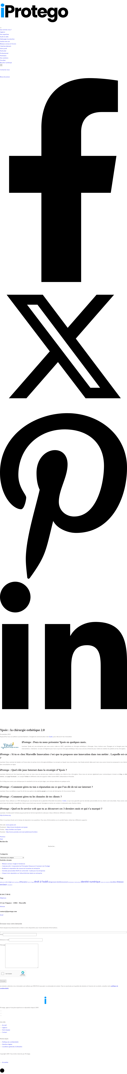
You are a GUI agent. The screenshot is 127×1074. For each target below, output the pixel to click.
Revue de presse (5, 77)
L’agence (2, 32)
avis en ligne (8, 882)
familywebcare (77, 882)
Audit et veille (4, 36)
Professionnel (4, 53)
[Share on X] (63, 409)
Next (1, 839)
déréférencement (62, 882)
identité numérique (90, 882)
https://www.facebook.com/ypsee (17, 827)
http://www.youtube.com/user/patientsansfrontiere (21, 832)
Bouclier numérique (6, 62)
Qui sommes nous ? (6, 29)
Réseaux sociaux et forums (8, 44)
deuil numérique (15, 882)
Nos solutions (4, 58)
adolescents (2, 882)
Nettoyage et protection (7, 39)
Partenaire (3, 55)
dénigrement (52, 882)
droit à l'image (31, 882)
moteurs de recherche (105, 882)
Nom (1, 934)
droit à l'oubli (41, 881)
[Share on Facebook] (63, 281)
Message (2, 945)
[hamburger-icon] (0, 27)
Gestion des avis (5, 41)
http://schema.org (5, 815)
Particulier (3, 51)
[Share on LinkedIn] (63, 727)
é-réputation (9, 884)
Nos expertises (4, 34)
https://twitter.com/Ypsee (13, 829)
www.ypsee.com (11, 825)
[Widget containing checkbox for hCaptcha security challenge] (13, 973)
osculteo (113, 882)
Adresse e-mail (4, 939)
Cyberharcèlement (5, 46)
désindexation (71, 882)
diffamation (23, 882)
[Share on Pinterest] (63, 580)
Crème (64, 801)
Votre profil (3, 48)
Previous (2, 836)
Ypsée (51, 736)
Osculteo (3, 60)
